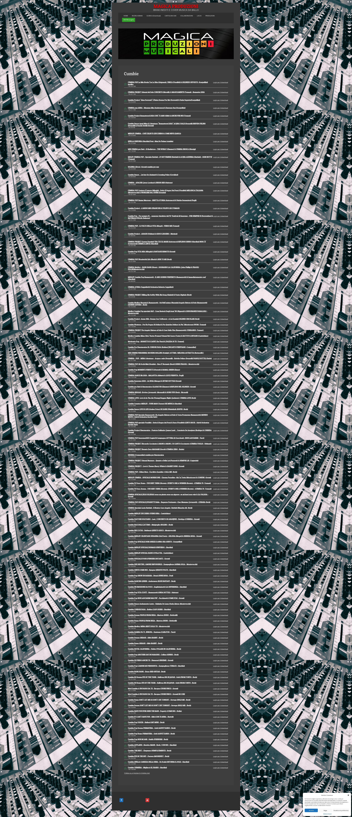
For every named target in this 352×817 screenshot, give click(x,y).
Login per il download (220, 82)
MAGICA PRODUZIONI (176, 6)
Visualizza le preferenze (341, 810)
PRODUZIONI (210, 16)
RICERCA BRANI (137, 16)
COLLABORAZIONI (186, 16)
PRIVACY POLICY (327, 814)
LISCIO (199, 16)
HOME (126, 16)
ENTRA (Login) (129, 20)
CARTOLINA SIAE (170, 16)
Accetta (311, 810)
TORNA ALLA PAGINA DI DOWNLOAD (137, 773)
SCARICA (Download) (154, 16)
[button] (348, 795)
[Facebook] (121, 800)
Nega (325, 810)
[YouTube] (147, 800)
